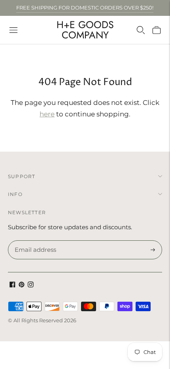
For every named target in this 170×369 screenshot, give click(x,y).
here (47, 114)
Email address (34, 241)
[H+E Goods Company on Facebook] (12, 285)
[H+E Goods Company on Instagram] (31, 285)
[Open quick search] (140, 30)
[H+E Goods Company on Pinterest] (22, 285)
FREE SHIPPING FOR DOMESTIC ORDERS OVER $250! (84, 7)
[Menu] (13, 30)
